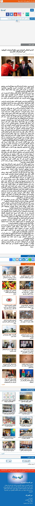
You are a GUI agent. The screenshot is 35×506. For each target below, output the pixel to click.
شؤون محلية (31, 44)
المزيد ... (3, 384)
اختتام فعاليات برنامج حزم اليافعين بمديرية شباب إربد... (26, 413)
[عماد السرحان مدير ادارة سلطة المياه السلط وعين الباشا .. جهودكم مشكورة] (8, 408)
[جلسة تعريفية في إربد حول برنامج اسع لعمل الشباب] (8, 420)
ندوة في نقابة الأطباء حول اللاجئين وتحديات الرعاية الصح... (8, 438)
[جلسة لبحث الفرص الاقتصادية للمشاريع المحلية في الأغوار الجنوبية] (26, 445)
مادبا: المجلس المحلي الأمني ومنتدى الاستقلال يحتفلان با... (25, 438)
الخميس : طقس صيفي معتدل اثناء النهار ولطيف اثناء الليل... (26, 401)
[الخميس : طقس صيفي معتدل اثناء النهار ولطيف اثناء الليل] (26, 396)
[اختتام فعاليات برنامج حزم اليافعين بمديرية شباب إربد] (26, 408)
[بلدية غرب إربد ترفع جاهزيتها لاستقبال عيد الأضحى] (26, 420)
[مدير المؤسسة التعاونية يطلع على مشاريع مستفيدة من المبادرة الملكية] (8, 445)
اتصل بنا (31, 498)
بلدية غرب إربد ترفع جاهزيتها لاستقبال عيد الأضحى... (25, 425)
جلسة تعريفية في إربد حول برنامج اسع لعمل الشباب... (8, 425)
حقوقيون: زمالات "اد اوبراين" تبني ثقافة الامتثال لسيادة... (9, 401)
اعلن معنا (30, 501)
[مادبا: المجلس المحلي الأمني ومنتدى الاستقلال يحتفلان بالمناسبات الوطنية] (26, 432)
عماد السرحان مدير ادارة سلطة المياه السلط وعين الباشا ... (8, 413)
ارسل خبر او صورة (28, 503)
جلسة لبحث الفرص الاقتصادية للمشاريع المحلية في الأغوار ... (26, 450)
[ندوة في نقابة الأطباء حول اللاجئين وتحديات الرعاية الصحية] (8, 432)
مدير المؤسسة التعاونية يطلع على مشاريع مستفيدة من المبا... (8, 450)
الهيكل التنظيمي (29, 499)
